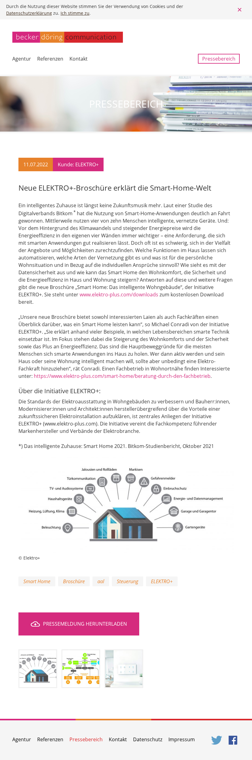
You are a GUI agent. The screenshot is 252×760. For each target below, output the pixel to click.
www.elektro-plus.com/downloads (119, 294)
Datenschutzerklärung (29, 13)
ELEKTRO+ (162, 581)
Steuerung (127, 581)
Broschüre (74, 581)
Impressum (181, 739)
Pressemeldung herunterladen (85, 623)
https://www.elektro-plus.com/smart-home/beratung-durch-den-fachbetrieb (122, 376)
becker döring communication (67, 37)
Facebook (234, 740)
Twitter (216, 740)
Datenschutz (147, 739)
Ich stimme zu (75, 13)
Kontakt (78, 58)
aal (100, 581)
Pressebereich (218, 58)
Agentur (21, 58)
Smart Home (36, 581)
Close (240, 10)
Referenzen (50, 58)
